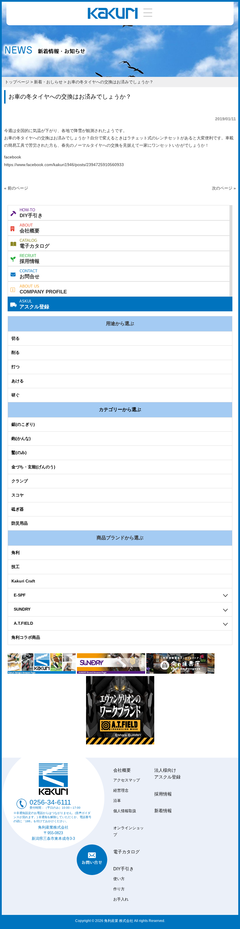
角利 (15, 552)
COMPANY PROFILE (43, 289)
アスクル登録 (34, 304)
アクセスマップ (126, 780)
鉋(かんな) (21, 438)
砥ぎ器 (17, 509)
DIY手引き (31, 213)
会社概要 (30, 228)
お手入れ (120, 899)
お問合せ (30, 274)
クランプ (19, 481)
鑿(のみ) (19, 452)
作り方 (119, 889)
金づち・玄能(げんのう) (33, 466)
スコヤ (17, 495)
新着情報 (163, 810)
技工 (15, 566)
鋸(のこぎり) (23, 424)
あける (17, 381)
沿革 (117, 801)
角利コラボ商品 (25, 637)
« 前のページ (16, 188)
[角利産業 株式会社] (113, 17)
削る (15, 352)
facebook (12, 157)
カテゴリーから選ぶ (120, 409)
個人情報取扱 (124, 811)
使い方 (119, 879)
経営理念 (120, 790)
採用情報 (30, 259)
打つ (15, 366)
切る (15, 338)
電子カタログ (34, 243)
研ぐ (15, 395)
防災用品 (19, 523)
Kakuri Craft (23, 581)
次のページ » (224, 188)
